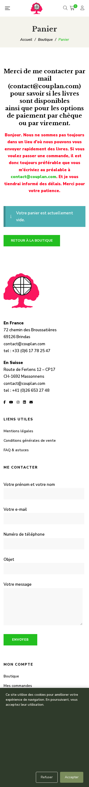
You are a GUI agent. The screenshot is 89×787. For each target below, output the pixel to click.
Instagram (18, 402)
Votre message (18, 584)
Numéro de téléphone (24, 534)
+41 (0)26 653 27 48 (30, 390)
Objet (9, 559)
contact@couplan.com (33, 176)
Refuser (47, 777)
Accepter (72, 777)
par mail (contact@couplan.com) (46, 78)
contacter (58, 71)
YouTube (11, 402)
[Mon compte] (82, 8)
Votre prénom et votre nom (29, 484)
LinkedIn (24, 402)
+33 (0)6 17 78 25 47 (31, 351)
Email (31, 402)
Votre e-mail (15, 509)
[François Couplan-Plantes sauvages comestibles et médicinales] (36, 8)
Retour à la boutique (32, 240)
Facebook (5, 402)
